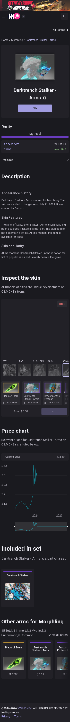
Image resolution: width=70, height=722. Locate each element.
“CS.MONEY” (25, 708)
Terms (18, 716)
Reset (62, 303)
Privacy (5, 716)
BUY (54, 411)
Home (4, 40)
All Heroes (59, 29)
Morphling (17, 40)
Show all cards (58, 635)
